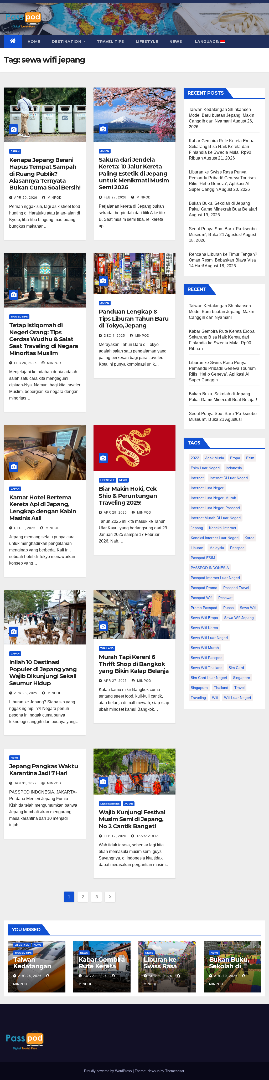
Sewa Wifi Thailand (207, 668)
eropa (235, 458)
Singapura (199, 687)
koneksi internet (222, 528)
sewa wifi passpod (207, 658)
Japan (15, 151)
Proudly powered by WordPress (108, 1071)
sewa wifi (248, 608)
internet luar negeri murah (213, 498)
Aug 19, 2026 (225, 976)
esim (250, 458)
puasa (228, 608)
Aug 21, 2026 (95, 976)
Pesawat (225, 598)
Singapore (241, 677)
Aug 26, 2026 (30, 976)
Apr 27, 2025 (115, 681)
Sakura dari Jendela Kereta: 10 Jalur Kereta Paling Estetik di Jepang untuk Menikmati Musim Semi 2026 (134, 173)
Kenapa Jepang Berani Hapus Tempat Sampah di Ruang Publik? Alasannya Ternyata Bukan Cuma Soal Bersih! (44, 173)
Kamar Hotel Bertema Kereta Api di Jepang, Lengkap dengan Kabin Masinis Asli (42, 508)
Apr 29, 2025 (115, 512)
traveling (198, 697)
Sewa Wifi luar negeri (209, 638)
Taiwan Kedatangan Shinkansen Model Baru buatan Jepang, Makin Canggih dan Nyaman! (221, 115)
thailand (221, 687)
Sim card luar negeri (209, 677)
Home (34, 41)
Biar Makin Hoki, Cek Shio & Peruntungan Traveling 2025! (128, 495)
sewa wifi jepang (239, 618)
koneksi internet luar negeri (215, 538)
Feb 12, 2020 (115, 836)
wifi (215, 697)
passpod (237, 548)
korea (250, 538)
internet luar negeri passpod (215, 508)
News (175, 41)
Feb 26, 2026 (25, 363)
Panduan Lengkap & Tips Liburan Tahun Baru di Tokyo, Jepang (134, 318)
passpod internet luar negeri (215, 578)
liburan (197, 548)
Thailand (106, 648)
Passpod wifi (201, 598)
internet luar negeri (207, 488)
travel (239, 687)
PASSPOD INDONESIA (210, 568)
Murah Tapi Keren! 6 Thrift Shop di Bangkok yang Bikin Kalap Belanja (134, 663)
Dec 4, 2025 (114, 335)
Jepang (197, 528)
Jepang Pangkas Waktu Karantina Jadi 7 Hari (43, 770)
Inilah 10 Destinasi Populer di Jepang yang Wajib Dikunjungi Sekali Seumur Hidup (43, 673)
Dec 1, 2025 (24, 528)
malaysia (216, 548)
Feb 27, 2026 (115, 197)
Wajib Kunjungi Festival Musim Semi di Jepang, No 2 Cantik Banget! (132, 819)
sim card (236, 668)
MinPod (54, 197)
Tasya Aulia (147, 836)
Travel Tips (110, 41)
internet (197, 478)
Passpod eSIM (203, 558)
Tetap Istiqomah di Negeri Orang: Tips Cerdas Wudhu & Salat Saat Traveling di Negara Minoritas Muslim (43, 339)
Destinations (110, 803)
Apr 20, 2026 (25, 197)
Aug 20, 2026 (160, 976)
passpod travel (236, 588)
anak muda (214, 458)
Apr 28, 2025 (25, 693)
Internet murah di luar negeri (216, 518)
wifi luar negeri (237, 697)
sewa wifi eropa (204, 618)
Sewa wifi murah (205, 648)
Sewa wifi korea (204, 628)
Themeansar (174, 1071)
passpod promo (204, 588)
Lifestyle (147, 41)
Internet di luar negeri (229, 478)
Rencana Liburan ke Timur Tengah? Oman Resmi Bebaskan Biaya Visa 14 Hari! (223, 260)
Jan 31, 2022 (25, 783)
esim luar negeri (205, 468)
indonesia (234, 468)
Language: (207, 41)
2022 (195, 458)
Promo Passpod (204, 608)
